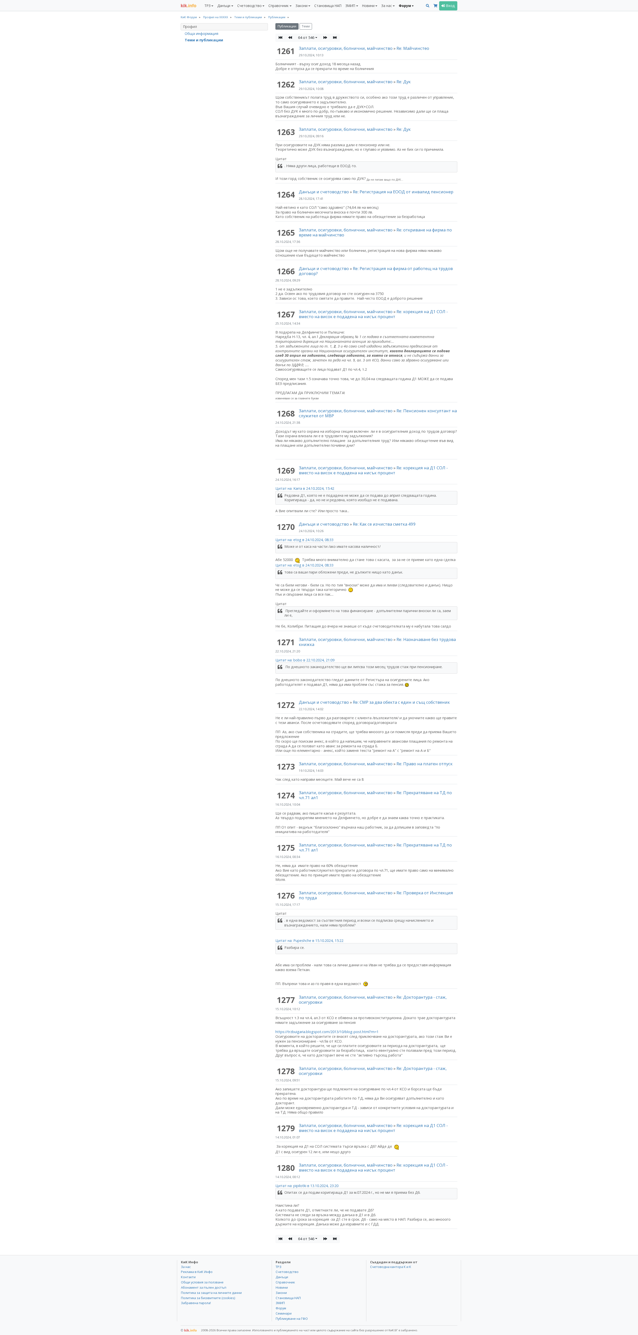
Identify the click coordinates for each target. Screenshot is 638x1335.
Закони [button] (302, 5)
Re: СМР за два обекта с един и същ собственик (401, 702)
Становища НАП (327, 5)
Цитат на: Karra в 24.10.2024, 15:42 (304, 488)
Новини (282, 1287)
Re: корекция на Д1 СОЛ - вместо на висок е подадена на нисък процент (373, 314)
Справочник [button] (278, 5)
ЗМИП (280, 1303)
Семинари (284, 1313)
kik (189, 1330)
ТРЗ (278, 1267)
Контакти (188, 1277)
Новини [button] (368, 5)
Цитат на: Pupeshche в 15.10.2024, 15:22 (309, 940)
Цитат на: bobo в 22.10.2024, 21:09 (304, 660)
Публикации (287, 26)
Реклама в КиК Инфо (197, 1271)
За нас (186, 1267)
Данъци (282, 1277)
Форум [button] (405, 5)
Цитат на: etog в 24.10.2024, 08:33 (304, 539)
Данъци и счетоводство (324, 192)
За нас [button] (386, 5)
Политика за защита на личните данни (211, 1292)
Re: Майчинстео (413, 48)
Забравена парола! (196, 1303)
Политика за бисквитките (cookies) (208, 1298)
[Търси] (427, 5)
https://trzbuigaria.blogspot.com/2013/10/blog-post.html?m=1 (327, 1031)
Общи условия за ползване (202, 1282)
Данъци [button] (223, 5)
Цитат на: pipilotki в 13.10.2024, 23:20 (306, 1185)
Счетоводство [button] (249, 5)
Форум (281, 1308)
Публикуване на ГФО (292, 1318)
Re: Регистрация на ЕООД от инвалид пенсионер (403, 192)
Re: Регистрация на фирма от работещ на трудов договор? (376, 271)
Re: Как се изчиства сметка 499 (384, 524)
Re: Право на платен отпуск (425, 764)
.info (188, 5)
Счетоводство (287, 1271)
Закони (281, 1292)
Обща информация (201, 33)
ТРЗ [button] (207, 5)
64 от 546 (306, 37)
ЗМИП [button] (350, 5)
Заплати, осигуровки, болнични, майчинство (346, 48)
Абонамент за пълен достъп (203, 1287)
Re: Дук (404, 81)
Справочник (285, 1282)
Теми (306, 26)
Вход (450, 5)
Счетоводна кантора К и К (390, 1267)
